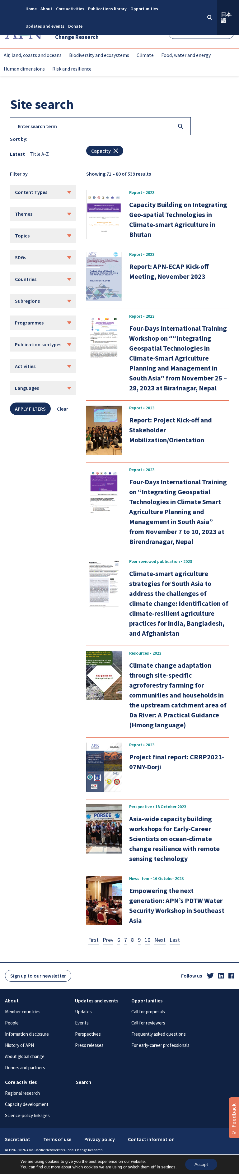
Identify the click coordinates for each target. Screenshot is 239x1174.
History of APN (19, 1045)
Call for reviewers (148, 1023)
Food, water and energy (186, 55)
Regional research (22, 1093)
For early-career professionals (160, 1045)
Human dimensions (24, 69)
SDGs (20, 257)
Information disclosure (27, 1034)
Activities (25, 366)
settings (168, 1167)
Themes (23, 214)
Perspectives (88, 1034)
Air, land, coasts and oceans (33, 55)
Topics (22, 235)
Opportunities (144, 9)
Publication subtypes (38, 344)
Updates (83, 1012)
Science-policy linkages (27, 1115)
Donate (75, 26)
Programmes (29, 323)
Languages (27, 388)
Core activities (70, 9)
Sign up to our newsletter (38, 976)
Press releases (89, 1045)
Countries (25, 279)
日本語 (226, 17)
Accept (201, 1164)
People (12, 1023)
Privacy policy (99, 1139)
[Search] (180, 126)
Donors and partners (25, 1067)
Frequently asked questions (158, 1034)
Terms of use (57, 1139)
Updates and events (45, 26)
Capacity (101, 151)
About (46, 9)
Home (31, 9)
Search (83, 1082)
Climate (145, 55)
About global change (25, 1056)
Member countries (22, 1012)
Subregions (27, 301)
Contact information (151, 1139)
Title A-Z (39, 154)
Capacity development (27, 1104)
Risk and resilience (71, 69)
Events (82, 1023)
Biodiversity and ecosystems (99, 55)
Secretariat (17, 1139)
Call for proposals (148, 1012)
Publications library (107, 9)
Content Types (31, 192)
